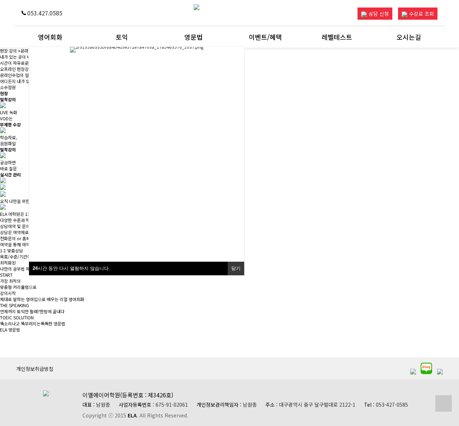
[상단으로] (443, 403)
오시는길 (409, 37)
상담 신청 (379, 13)
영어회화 (50, 37)
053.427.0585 (44, 13)
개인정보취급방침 (34, 368)
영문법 (193, 37)
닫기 (236, 268)
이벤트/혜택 (265, 37)
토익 (122, 37)
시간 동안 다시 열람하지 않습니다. (71, 268)
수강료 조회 (421, 13)
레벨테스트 (337, 37)
